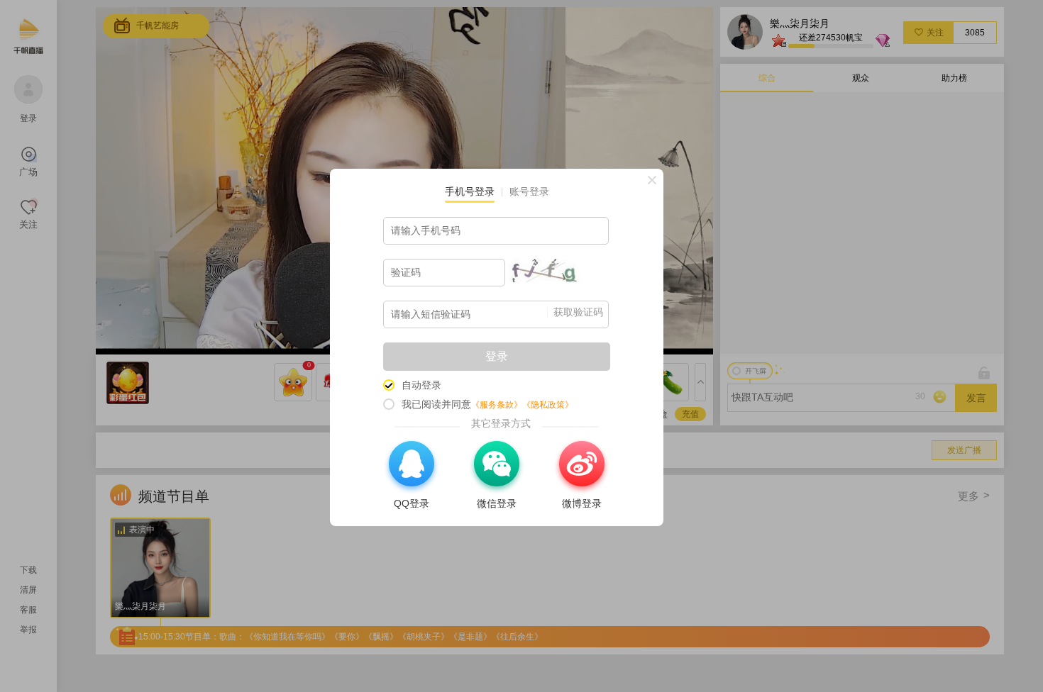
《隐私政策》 (547, 405)
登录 (496, 356)
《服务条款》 (496, 405)
